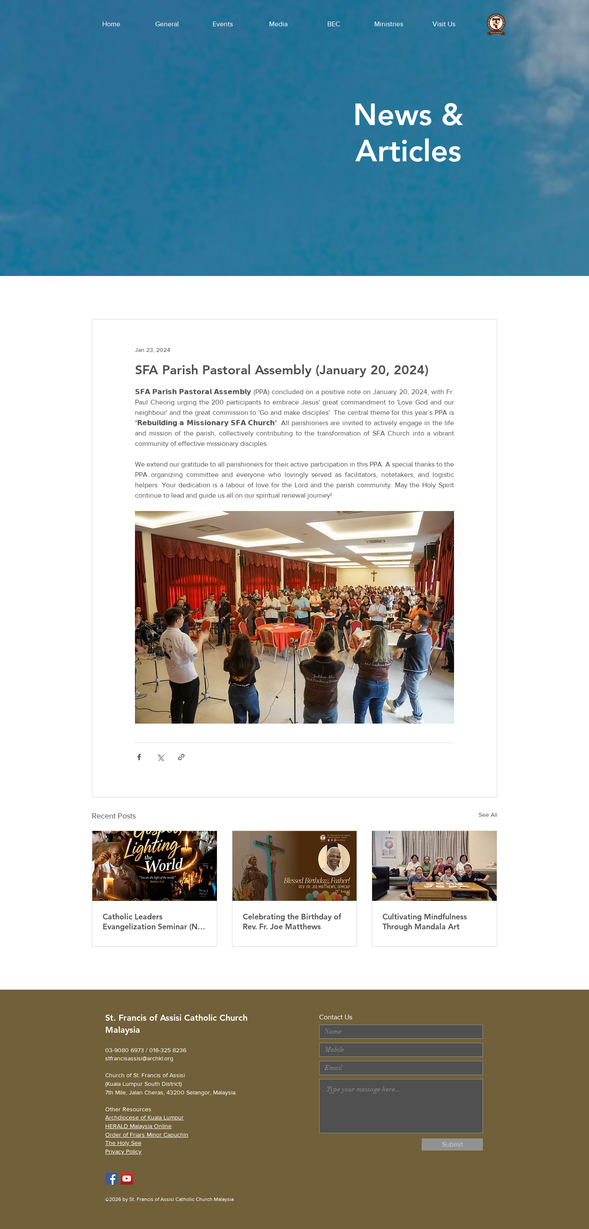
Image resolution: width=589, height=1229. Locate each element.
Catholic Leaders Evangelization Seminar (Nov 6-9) (154, 921)
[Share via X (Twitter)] (160, 757)
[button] (166, 24)
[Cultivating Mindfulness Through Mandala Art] (434, 866)
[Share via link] (181, 757)
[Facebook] (111, 1179)
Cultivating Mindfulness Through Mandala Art (424, 921)
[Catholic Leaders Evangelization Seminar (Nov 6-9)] (154, 866)
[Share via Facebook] (139, 757)
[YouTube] (127, 1179)
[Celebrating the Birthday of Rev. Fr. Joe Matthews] (294, 866)
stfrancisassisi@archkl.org (139, 1058)
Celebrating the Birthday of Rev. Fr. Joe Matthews (292, 921)
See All (488, 814)
